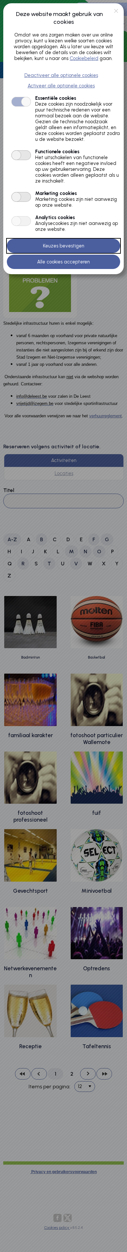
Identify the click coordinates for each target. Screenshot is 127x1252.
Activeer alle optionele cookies (61, 86)
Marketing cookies (56, 193)
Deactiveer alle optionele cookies (61, 75)
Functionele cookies (57, 152)
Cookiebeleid (84, 58)
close (116, 11)
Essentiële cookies (55, 98)
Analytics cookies (55, 217)
